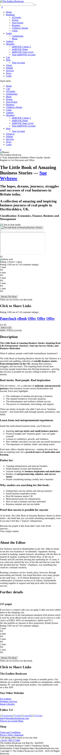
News (8, 73)
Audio (9, 33)
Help (8, 60)
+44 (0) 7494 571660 (10, 740)
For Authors (5, 698)
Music (15, 38)
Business (16, 25)
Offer (32, 318)
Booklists (10, 14)
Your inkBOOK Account (23, 54)
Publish (9, 68)
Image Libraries (7, 704)
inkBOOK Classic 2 (21, 46)
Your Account (18, 62)
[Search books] (35, 4)
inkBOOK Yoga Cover (22, 52)
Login (9, 76)
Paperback (8, 318)
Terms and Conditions (10, 732)
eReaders (10, 44)
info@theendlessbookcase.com (14, 718)
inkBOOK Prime (20, 49)
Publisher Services (8, 701)
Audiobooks (17, 36)
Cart (8, 57)
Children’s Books (20, 28)
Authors (9, 41)
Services (10, 70)
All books (16, 17)
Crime (15, 30)
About (9, 65)
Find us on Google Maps (11, 721)
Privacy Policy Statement (11, 735)
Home (9, 12)
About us (10, 134)
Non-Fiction (17, 22)
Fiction (15, 20)
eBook (22, 318)
